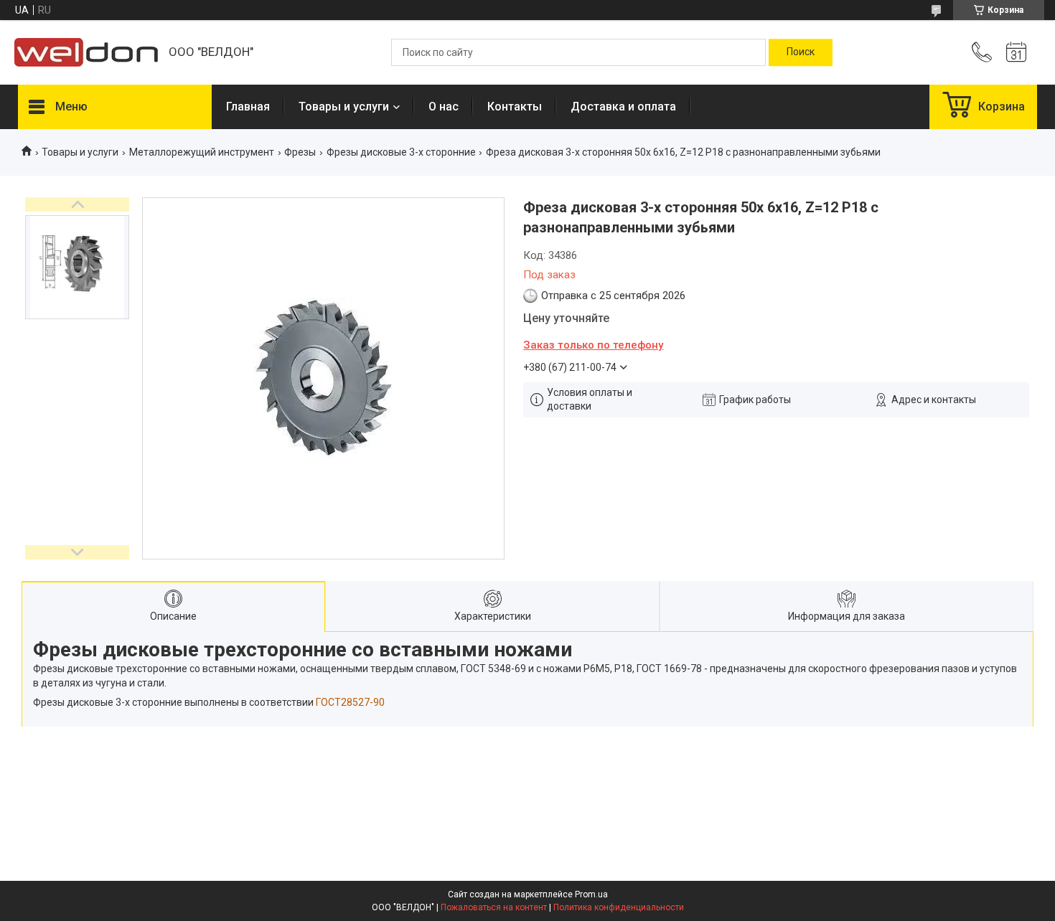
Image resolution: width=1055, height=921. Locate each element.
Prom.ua (591, 894)
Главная (248, 106)
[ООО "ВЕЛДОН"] (86, 52)
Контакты (514, 106)
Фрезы (300, 152)
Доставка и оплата (623, 106)
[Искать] (801, 52)
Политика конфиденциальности (618, 907)
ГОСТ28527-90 (350, 702)
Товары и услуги (344, 106)
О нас (443, 106)
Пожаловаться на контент (494, 907)
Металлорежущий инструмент (201, 152)
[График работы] (1016, 52)
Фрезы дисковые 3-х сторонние (401, 152)
